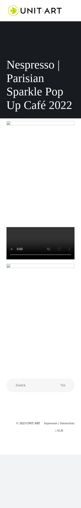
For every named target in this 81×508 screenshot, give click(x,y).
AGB (60, 430)
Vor (62, 385)
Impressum (50, 423)
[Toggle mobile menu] (73, 10)
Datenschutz (67, 423)
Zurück (20, 385)
